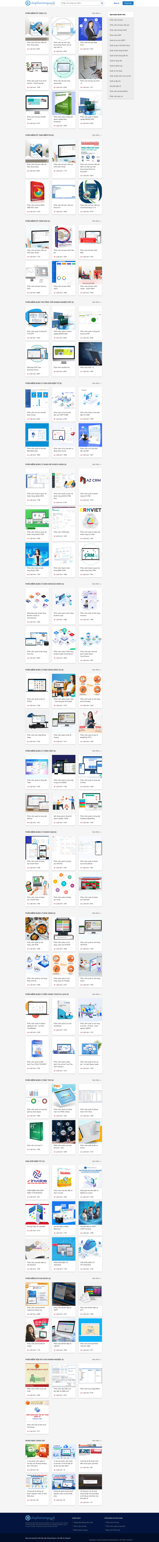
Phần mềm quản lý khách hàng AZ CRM (89, 494)
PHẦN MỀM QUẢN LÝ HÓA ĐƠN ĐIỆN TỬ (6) (43, 383)
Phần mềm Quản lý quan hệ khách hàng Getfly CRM (36, 494)
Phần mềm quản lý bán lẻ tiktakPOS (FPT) (89, 736)
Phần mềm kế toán (116, 20)
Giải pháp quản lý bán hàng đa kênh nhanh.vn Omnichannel (36, 615)
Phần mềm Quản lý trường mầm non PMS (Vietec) (63, 1110)
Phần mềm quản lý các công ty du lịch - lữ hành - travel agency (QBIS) (90, 1025)
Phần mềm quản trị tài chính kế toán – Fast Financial (37, 82)
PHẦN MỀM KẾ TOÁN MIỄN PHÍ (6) (39, 135)
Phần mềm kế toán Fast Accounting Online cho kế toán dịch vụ (62, 44)
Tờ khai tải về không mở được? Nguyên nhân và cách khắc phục (37, 1493)
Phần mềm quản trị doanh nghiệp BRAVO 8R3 (89, 118)
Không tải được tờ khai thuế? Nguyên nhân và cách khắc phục (63, 1493)
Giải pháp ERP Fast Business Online (34, 368)
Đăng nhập (128, 3)
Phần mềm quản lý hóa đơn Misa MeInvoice (36, 449)
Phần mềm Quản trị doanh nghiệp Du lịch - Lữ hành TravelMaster (36, 1025)
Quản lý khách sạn (116, 66)
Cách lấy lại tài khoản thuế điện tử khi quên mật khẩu (89, 1462)
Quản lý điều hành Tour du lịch (120, 76)
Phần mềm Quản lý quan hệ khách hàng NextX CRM (36, 533)
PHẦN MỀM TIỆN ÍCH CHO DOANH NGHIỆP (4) (44, 1359)
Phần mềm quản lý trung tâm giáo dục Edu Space (37, 1110)
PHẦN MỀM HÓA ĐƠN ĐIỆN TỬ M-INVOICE (35, 1191)
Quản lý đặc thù (115, 81)
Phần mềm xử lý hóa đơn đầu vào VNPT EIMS (62, 413)
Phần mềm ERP (115, 35)
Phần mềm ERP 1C (87, 367)
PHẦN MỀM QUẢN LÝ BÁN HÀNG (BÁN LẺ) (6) (44, 669)
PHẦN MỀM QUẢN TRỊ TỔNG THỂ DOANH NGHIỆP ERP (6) (49, 302)
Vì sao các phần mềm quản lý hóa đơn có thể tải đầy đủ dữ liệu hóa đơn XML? (63, 1463)
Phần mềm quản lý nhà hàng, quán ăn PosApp (62, 979)
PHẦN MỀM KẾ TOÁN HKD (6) (37, 221)
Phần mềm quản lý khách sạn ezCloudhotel (89, 862)
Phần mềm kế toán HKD (118, 30)
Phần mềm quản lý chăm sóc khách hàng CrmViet (90, 533)
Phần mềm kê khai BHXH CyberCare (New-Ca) (36, 1308)
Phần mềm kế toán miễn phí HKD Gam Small (63, 165)
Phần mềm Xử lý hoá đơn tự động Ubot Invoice (63, 449)
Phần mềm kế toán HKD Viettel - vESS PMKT (88, 287)
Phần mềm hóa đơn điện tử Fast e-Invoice (63, 1191)
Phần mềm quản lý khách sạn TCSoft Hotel (36, 898)
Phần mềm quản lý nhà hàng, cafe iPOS (35, 943)
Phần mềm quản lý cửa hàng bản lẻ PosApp (90, 700)
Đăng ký (116, 3)
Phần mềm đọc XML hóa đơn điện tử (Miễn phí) (62, 1389)
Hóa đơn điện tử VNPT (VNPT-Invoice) (88, 1227)
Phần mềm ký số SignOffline (90, 1388)
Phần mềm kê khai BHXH (119, 91)
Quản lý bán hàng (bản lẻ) (119, 55)
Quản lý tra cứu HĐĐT (117, 40)
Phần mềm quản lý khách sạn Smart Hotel (36, 862)
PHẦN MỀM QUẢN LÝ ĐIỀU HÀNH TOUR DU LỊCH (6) (47, 994)
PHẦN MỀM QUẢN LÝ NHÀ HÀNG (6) (40, 913)
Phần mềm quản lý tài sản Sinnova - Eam (63, 1146)
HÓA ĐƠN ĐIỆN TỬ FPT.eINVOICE (87, 1263)
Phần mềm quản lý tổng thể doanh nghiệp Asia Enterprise (63, 119)
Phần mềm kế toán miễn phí (119, 25)
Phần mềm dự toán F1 (35, 1145)
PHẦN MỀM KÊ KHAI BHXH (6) (38, 1278)
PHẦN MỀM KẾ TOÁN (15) (36, 13)
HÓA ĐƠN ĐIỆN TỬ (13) (35, 1161)
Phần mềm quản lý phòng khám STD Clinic (89, 1110)
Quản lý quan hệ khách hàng (120, 45)
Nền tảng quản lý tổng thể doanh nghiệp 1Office (62, 817)
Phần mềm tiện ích (116, 96)
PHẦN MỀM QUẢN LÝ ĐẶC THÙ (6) (39, 1080)
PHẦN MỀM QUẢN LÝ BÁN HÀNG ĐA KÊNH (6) (44, 584)
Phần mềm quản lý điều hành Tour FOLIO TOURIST (37, 1063)
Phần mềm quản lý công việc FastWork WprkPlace (90, 817)
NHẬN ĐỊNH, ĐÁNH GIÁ (35, 1440)
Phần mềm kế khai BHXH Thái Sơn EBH (89, 1344)
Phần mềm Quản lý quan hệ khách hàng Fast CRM (90, 569)
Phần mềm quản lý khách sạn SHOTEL (62, 862)
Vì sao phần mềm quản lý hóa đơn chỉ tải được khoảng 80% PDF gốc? (37, 1463)
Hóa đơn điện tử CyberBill (36, 1226)
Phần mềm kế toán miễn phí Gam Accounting (37, 43)
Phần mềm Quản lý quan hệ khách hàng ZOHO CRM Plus (63, 495)
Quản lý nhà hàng (116, 71)
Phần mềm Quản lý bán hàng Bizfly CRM (35, 569)
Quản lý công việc (116, 60)
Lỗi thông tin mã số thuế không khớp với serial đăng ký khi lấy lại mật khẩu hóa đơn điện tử (89, 1494)
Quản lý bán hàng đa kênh (119, 50)
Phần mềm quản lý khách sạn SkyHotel (89, 898)
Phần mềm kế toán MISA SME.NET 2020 (35, 206)
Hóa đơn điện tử (115, 86)
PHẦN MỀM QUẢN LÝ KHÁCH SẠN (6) (40, 832)
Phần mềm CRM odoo (61, 532)
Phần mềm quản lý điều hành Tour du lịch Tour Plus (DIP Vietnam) (63, 1064)
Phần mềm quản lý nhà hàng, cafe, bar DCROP (62, 943)
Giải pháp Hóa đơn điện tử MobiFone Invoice (89, 1191)
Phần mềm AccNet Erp (62, 367)
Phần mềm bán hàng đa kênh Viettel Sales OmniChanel (88, 653)
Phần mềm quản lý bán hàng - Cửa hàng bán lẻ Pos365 (64, 700)
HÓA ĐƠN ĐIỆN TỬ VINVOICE (61, 1263)
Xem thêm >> (97, 13)
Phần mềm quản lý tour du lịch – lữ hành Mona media (89, 1063)
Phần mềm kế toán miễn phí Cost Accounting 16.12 (90, 206)
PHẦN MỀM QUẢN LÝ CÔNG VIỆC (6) (40, 751)
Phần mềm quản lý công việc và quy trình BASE (64, 781)
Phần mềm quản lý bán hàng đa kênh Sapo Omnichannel (64, 652)
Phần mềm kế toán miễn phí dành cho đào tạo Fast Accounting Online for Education (90, 168)
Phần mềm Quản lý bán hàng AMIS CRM (62, 569)
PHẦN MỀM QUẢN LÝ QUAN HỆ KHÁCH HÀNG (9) (45, 464)
